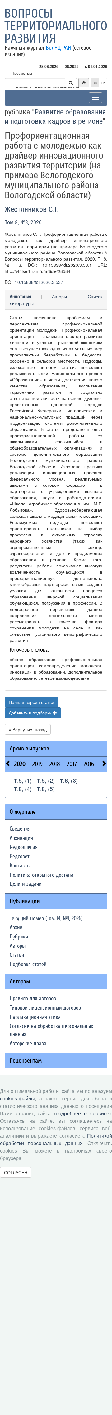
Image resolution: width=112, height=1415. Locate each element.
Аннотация (20, 296)
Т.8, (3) (69, 781)
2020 (20, 764)
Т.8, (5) (46, 789)
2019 (37, 764)
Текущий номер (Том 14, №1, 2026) (46, 918)
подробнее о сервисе (82, 1113)
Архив (16, 927)
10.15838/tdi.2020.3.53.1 (39, 282)
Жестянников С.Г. (32, 209)
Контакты (20, 865)
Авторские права (28, 1043)
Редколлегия (24, 847)
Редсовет (20, 856)
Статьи (17, 955)
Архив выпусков (29, 748)
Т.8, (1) (23, 780)
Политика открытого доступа (41, 875)
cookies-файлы (17, 1098)
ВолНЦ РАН (58, 47)
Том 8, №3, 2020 (23, 222)
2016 (89, 764)
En (103, 82)
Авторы (59, 296)
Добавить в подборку (31, 713)
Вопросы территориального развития (55, 26)
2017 (72, 764)
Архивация (21, 838)
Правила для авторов (33, 998)
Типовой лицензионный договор (45, 1008)
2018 (54, 764)
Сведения (20, 829)
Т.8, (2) (46, 780)
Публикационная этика (35, 1017)
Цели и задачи (26, 884)
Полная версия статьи (31, 702)
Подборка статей (28, 964)
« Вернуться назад (28, 729)
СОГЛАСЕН (15, 1172)
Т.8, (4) (23, 789)
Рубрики (19, 937)
